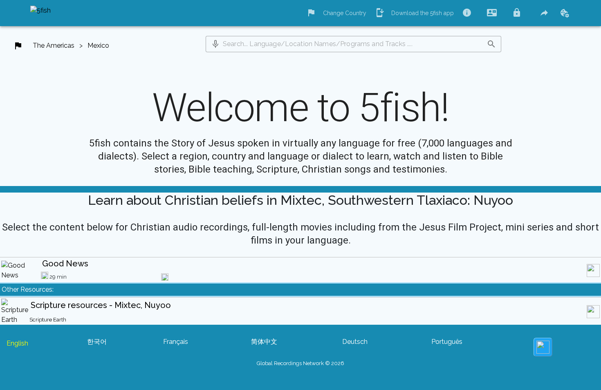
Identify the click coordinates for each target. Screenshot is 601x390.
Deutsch (355, 342)
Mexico (98, 45)
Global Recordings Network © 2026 (300, 363)
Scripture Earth (47, 320)
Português (446, 342)
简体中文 (264, 342)
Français (175, 342)
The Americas (53, 45)
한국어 (97, 342)
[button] (215, 44)
